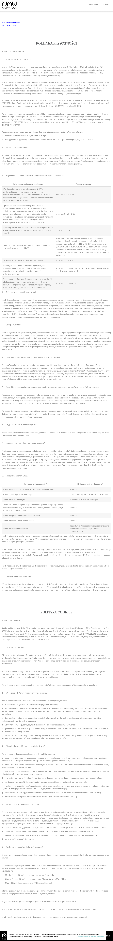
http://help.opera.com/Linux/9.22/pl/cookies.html (31, 883)
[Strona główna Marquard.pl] (9, 5)
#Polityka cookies (9, 25)
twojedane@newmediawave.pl (14, 568)
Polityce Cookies (52, 936)
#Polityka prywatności (11, 22)
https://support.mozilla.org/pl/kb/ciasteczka (36, 875)
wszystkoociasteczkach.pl (59, 891)
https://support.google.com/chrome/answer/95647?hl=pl (42, 879)
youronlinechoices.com (80, 891)
